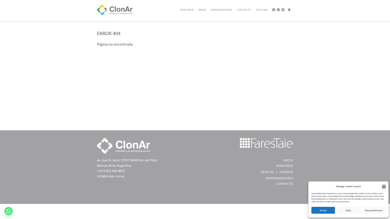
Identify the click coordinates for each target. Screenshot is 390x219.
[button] (383, 186)
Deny (348, 210)
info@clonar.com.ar (111, 176)
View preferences (373, 210)
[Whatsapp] (8, 211)
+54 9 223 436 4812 (111, 171)
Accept (323, 210)
